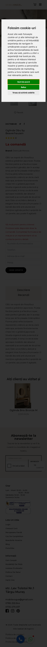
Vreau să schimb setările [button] (23, 92)
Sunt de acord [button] (23, 82)
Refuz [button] (23, 87)
